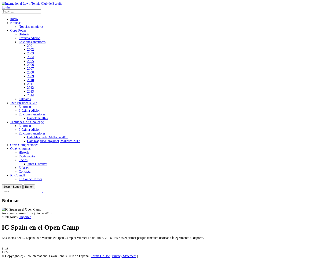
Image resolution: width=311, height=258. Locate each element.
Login (6, 7)
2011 (30, 84)
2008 (30, 72)
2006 (30, 65)
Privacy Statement (124, 256)
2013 (30, 91)
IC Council (17, 175)
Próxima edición (29, 38)
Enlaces (24, 167)
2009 (30, 76)
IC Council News (30, 179)
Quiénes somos (20, 148)
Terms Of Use (100, 256)
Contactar (25, 171)
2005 (30, 61)
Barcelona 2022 (37, 118)
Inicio (14, 19)
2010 (30, 80)
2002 (30, 49)
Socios (23, 160)
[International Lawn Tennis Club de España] (32, 3)
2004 (30, 57)
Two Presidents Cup (23, 103)
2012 (30, 87)
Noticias (15, 23)
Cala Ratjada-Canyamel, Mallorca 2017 (53, 141)
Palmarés (25, 99)
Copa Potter (18, 30)
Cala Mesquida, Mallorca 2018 (47, 137)
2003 (30, 53)
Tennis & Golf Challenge (27, 122)
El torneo (25, 106)
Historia (24, 34)
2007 (30, 68)
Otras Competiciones (24, 145)
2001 (30, 45)
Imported (25, 217)
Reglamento (27, 156)
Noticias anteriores (31, 26)
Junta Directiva (37, 164)
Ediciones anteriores (32, 42)
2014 (30, 95)
